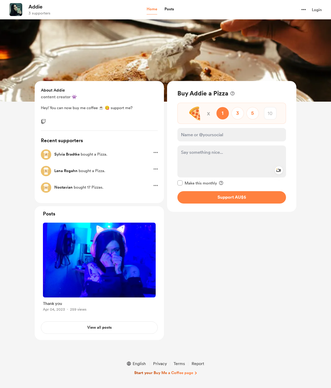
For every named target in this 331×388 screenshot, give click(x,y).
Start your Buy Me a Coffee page (163, 372)
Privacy (160, 363)
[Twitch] (43, 121)
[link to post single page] (99, 268)
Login (317, 9)
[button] (152, 9)
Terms (179, 363)
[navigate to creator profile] (15, 9)
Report (198, 363)
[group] (99, 268)
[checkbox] (197, 183)
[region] (231, 146)
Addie (35, 7)
